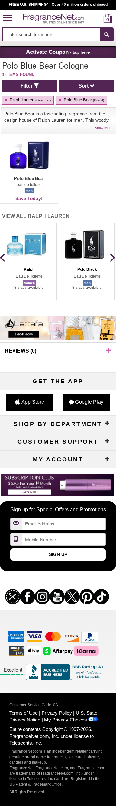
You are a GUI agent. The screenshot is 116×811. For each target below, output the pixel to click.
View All (36, 216)
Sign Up (58, 554)
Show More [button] (103, 128)
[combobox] (58, 34)
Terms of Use (23, 713)
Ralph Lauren (29, 100)
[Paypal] (89, 637)
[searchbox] (51, 34)
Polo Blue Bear (83, 100)
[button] (7, 18)
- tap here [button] (58, 52)
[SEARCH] (107, 34)
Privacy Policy (57, 713)
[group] (29, 261)
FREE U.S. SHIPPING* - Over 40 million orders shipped (58, 4)
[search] (97, 18)
